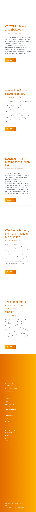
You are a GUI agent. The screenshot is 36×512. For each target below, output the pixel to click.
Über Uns (7, 401)
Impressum (21, 507)
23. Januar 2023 (13, 33)
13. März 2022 (12, 240)
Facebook (9, 432)
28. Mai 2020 (12, 315)
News (20, 33)
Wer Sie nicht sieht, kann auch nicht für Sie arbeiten (17, 233)
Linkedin (9, 438)
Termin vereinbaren (10, 424)
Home (6, 418)
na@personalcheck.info (13, 388)
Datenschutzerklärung (11, 507)
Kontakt (7, 421)
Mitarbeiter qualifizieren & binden (14, 407)
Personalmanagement (11, 409)
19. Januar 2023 (13, 97)
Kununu (8, 440)
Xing (8, 435)
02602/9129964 (11, 391)
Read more (10, 60)
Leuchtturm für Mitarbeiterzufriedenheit (17, 162)
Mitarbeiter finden (9, 404)
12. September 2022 (14, 169)
